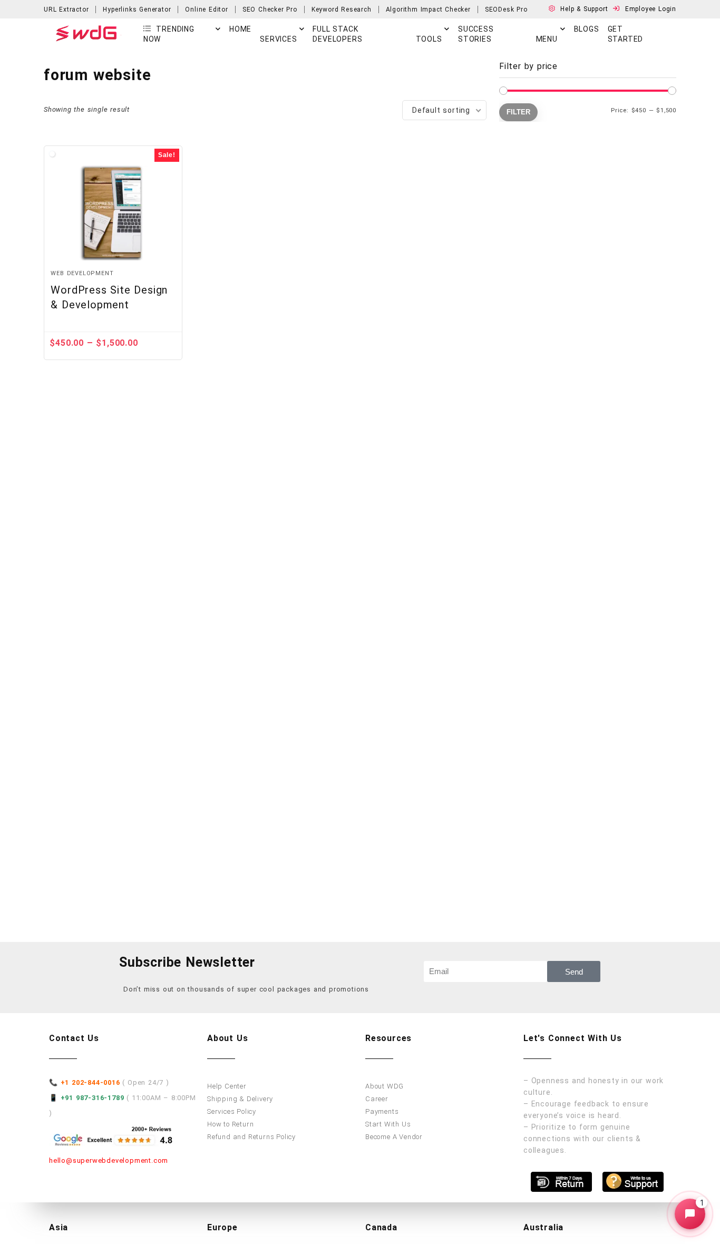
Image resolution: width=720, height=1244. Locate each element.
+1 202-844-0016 (90, 1082)
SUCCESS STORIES (476, 34)
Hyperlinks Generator (137, 9)
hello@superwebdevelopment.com (108, 1160)
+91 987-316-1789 (92, 1098)
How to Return (230, 1124)
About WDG (384, 1086)
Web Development (82, 273)
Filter (518, 112)
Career (376, 1099)
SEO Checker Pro (269, 9)
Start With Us (388, 1124)
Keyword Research (342, 9)
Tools (429, 39)
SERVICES (278, 39)
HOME (240, 29)
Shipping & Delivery (240, 1099)
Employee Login (650, 9)
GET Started (626, 34)
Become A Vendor (394, 1137)
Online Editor (206, 9)
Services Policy (231, 1111)
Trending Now (168, 34)
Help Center (227, 1086)
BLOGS (586, 29)
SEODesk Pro (506, 9)
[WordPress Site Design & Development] (113, 213)
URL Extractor (66, 9)
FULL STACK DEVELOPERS (337, 34)
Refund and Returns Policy (251, 1137)
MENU (547, 39)
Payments (381, 1111)
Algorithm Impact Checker (428, 9)
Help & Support (585, 9)
